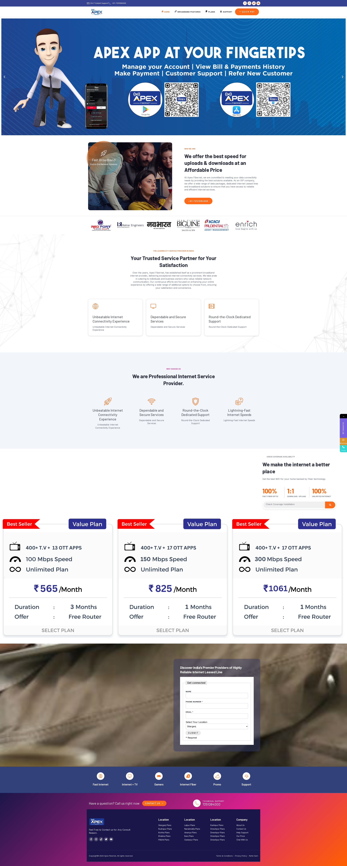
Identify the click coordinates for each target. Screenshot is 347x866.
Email (189, 712)
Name (188, 691)
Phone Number (194, 701)
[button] (4, 77)
